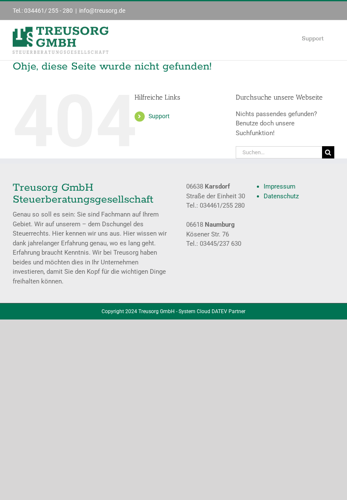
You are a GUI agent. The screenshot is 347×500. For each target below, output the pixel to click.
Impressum (279, 186)
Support (159, 116)
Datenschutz (281, 196)
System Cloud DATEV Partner (212, 311)
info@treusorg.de (102, 10)
